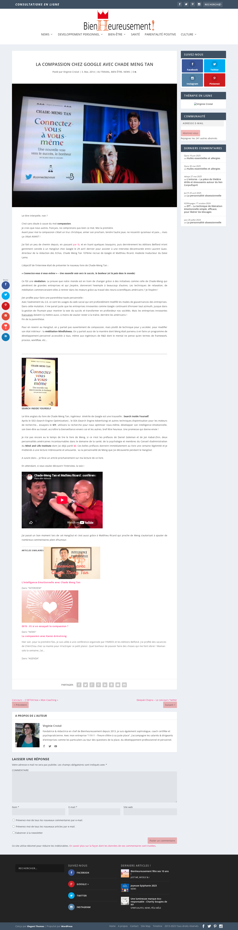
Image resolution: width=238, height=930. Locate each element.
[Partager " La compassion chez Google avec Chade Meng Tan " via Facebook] (79, 685)
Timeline (157, 926)
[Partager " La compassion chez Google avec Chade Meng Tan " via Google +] (92, 685)
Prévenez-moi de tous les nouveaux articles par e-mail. (45, 826)
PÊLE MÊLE (156, 908)
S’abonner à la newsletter (29, 832)
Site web (128, 807)
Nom (15, 807)
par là (76, 244)
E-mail (72, 807)
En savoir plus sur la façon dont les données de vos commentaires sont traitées (112, 845)
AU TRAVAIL (103, 71)
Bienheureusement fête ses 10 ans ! (150, 873)
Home (112, 926)
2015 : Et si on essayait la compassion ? (45, 626)
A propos (123, 926)
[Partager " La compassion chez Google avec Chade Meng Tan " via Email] (118, 685)
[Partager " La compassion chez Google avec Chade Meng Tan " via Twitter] (85, 685)
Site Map (145, 926)
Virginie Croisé (71, 71)
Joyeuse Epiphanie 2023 (144, 885)
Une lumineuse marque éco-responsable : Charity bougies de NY (149, 901)
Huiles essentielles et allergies (203, 158)
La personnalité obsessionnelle (204, 195)
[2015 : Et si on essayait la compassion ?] (50, 621)
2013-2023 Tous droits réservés (181, 926)
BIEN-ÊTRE (115, 34)
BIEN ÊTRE (116, 71)
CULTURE (187, 34)
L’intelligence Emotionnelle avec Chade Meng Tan (51, 582)
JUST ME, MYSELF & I (140, 877)
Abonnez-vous (190, 133)
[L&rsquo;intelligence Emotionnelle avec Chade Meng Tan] (72, 578)
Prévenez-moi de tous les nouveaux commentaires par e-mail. (49, 820)
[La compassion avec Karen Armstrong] (96, 647)
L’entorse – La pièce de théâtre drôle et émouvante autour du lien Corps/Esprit (203, 182)
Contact (134, 926)
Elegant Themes (35, 926)
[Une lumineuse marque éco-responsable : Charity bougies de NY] (125, 901)
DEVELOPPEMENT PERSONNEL (79, 34)
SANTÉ (135, 34)
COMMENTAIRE (20, 770)
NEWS (45, 34)
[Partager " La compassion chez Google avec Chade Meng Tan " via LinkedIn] (105, 685)
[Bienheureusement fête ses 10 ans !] (125, 873)
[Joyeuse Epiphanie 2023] (125, 888)
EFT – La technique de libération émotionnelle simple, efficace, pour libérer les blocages (203, 209)
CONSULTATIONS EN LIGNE (37, 4)
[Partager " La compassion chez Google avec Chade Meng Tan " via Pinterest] (98, 685)
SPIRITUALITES (137, 908)
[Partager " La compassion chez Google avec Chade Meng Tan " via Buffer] (111, 685)
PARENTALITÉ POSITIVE (160, 34)
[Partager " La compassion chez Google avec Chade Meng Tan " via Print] (124, 685)
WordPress (66, 926)
